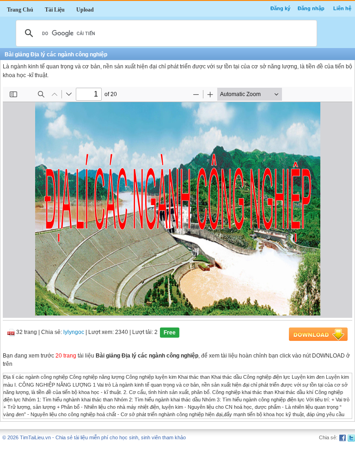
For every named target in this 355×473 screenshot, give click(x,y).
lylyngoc (73, 332)
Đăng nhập (311, 8)
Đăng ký (280, 8)
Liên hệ (342, 8)
